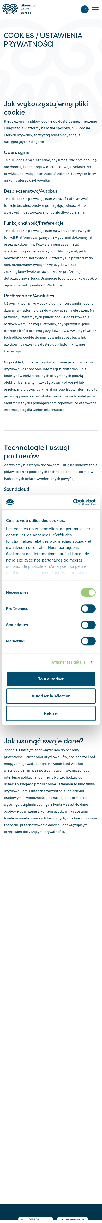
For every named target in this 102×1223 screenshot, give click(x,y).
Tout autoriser (51, 679)
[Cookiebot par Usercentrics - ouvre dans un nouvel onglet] (73, 502)
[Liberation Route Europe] (19, 9)
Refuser (51, 713)
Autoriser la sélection (51, 696)
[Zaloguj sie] (85, 9)
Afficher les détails (68, 662)
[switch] (88, 608)
